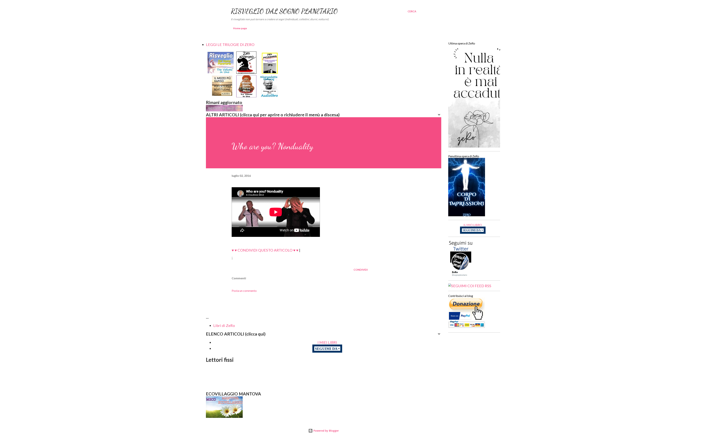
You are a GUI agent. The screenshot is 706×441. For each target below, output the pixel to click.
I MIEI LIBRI (327, 342)
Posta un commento (244, 290)
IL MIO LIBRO (472, 225)
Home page (240, 28)
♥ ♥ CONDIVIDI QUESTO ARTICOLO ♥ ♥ (265, 250)
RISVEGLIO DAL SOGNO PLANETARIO (284, 11)
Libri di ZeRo (224, 325)
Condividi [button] (361, 269)
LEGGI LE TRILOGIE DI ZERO (230, 44)
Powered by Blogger (326, 430)
